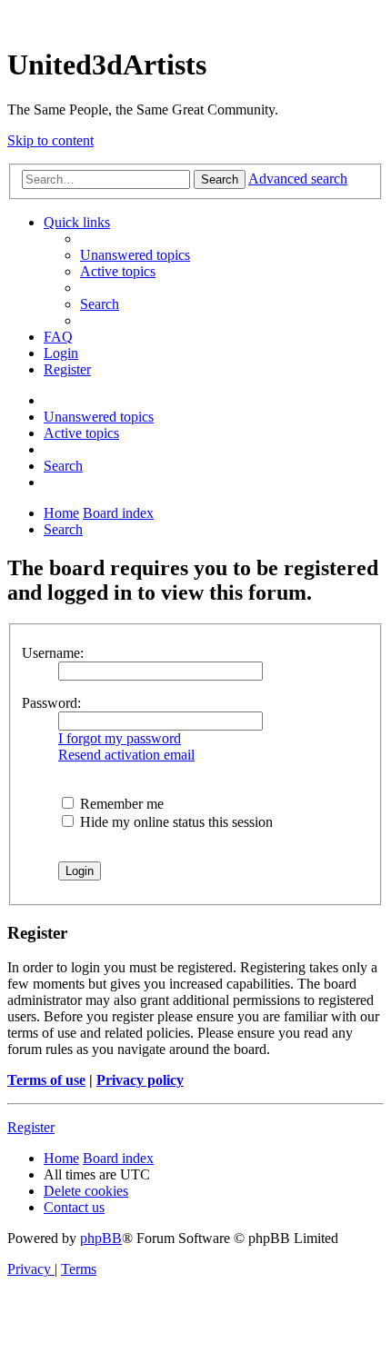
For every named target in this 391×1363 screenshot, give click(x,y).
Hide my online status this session (174, 822)
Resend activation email (126, 754)
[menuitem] (135, 255)
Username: (53, 653)
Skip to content (50, 140)
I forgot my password (119, 738)
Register (31, 1127)
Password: (51, 703)
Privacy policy (140, 1080)
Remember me (120, 803)
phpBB (101, 1238)
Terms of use (46, 1080)
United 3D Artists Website (195, 17)
